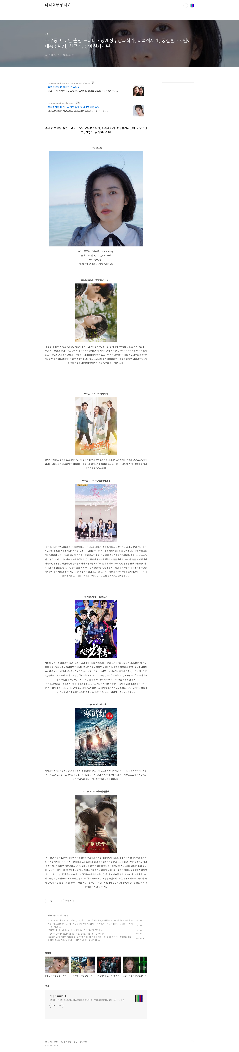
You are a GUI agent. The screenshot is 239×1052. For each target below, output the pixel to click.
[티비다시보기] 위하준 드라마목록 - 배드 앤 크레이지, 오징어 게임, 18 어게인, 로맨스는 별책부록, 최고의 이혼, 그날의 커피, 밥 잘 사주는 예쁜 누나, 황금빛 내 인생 (90, 938)
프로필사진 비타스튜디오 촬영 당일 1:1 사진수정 (73, 107)
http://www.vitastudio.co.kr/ (61, 103)
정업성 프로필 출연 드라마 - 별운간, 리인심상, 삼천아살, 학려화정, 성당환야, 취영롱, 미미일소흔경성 (89, 920)
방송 (50, 915)
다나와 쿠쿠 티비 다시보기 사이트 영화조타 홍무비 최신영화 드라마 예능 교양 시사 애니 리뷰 (87, 1000)
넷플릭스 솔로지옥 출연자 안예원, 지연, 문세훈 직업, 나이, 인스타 (74, 933)
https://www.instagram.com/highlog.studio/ (69, 83)
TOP (192, 1043)
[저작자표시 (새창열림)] (75, 901)
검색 (186, 5)
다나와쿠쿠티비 (58, 5)
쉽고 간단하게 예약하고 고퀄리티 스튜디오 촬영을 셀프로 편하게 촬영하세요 (83, 90)
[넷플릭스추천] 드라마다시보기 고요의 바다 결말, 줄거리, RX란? (74, 930)
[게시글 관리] (58, 901)
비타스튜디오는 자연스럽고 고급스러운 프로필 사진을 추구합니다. (78, 110)
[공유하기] (55, 901)
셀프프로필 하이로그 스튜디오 (64, 87)
